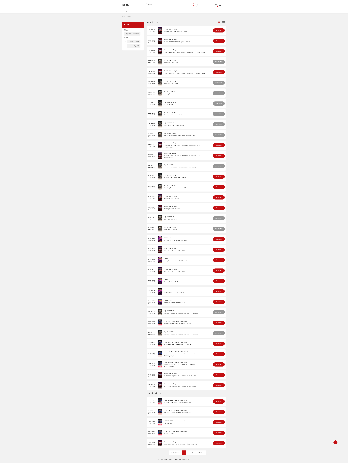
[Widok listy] (219, 22)
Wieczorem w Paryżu (170, 29)
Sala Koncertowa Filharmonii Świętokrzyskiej (182, 444)
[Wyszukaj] (193, 5)
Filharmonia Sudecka (177, 115)
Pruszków (167, 145)
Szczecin (166, 313)
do (125, 46)
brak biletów (218, 61)
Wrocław (166, 177)
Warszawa (167, 62)
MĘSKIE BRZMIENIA (170, 60)
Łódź (165, 219)
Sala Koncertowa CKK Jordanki (178, 240)
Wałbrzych (167, 115)
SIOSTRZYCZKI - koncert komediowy (176, 321)
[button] (216, 5)
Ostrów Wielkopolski (170, 135)
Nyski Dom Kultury (173, 198)
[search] (171, 5)
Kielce (165, 444)
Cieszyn (166, 282)
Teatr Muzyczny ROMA (178, 302)
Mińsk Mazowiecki (169, 52)
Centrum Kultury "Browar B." (180, 31)
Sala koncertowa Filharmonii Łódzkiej (179, 323)
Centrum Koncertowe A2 (178, 177)
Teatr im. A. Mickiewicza (176, 282)
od (125, 41)
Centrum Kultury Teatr (178, 250)
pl (224, 4)
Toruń (165, 240)
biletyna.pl (179, 459)
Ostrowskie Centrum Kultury (187, 135)
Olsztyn (166, 354)
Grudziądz (167, 250)
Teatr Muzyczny (172, 219)
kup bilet (218, 30)
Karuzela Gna (168, 238)
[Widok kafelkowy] (223, 22)
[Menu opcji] (220, 5)
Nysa (165, 198)
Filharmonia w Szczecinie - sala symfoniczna (184, 313)
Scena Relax (174, 62)
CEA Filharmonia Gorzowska (187, 375)
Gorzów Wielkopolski (170, 375)
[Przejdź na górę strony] (335, 442)
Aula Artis (172, 94)
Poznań (166, 94)
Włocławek (167, 31)
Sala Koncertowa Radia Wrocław (180, 402)
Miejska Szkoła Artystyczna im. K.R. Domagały (190, 52)
